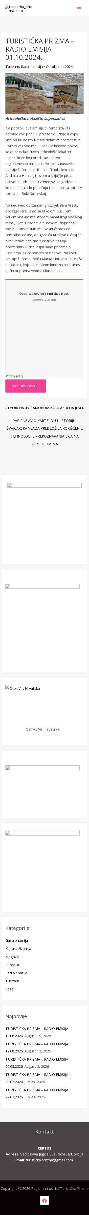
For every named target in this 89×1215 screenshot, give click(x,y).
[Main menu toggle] (79, 8)
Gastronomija (16, 940)
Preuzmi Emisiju (26, 385)
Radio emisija (32, 66)
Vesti (9, 988)
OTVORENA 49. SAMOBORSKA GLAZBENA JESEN (45, 407)
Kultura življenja (18, 948)
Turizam (12, 66)
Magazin (12, 956)
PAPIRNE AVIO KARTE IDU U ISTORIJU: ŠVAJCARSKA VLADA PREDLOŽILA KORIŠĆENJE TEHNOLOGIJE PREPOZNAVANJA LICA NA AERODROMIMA (45, 421)
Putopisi (12, 964)
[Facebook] (44, 1200)
